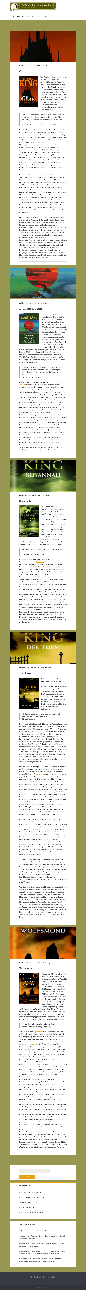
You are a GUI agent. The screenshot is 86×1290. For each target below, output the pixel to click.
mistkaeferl (47, 303)
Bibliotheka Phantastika (43, 1277)
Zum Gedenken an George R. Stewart (30, 1192)
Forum (46, 17)
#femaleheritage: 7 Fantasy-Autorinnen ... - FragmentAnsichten (38, 1236)
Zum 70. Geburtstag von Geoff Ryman (31, 1207)
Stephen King (41, 774)
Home (12, 27)
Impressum (43, 1287)
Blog (13, 17)
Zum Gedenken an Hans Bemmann (41, 1231)
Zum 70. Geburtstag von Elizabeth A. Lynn (47, 1253)
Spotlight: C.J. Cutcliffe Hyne (28, 1202)
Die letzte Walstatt (43, 283)
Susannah (43, 476)
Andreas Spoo (23, 1231)
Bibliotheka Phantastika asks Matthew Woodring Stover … (36, 1261)
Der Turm (43, 648)
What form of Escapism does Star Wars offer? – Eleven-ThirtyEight (40, 1258)
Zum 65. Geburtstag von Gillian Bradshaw (31, 1197)
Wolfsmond (40, 562)
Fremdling (46, 66)
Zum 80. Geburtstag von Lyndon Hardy (31, 1212)
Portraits (35, 17)
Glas (43, 46)
